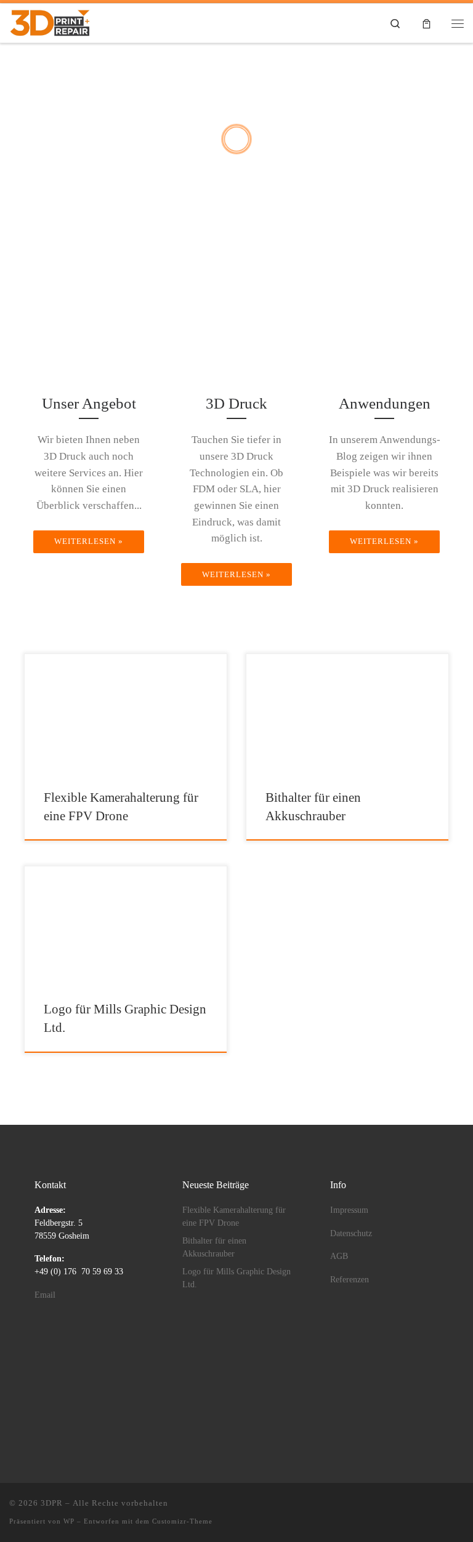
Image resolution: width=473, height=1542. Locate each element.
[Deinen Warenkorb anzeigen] (426, 23)
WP (69, 1521)
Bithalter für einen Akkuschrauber (214, 1247)
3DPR (52, 1503)
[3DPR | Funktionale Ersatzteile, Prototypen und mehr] (50, 22)
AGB (339, 1256)
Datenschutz (351, 1233)
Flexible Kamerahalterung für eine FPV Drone (234, 1216)
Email (44, 1295)
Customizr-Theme (182, 1521)
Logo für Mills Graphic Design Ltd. (236, 1278)
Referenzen (349, 1279)
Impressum (349, 1210)
